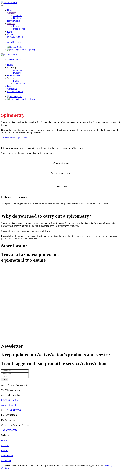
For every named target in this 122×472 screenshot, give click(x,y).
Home (10, 10)
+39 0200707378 (9, 430)
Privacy (108, 465)
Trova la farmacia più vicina (14, 137)
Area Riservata (14, 42)
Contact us (12, 34)
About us (17, 15)
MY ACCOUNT (15, 37)
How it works (13, 21)
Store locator (19, 29)
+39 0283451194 (13, 410)
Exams (16, 26)
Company (11, 13)
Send (4, 380)
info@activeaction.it (10, 400)
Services (11, 23)
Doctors (17, 18)
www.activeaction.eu (11, 405)
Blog (9, 31)
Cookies (5, 468)
